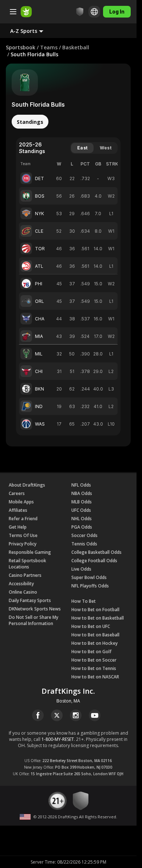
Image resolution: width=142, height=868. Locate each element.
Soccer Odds (84, 535)
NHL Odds (81, 518)
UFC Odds (81, 510)
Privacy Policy (22, 544)
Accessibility (21, 583)
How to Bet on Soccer (94, 660)
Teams (49, 47)
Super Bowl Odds (89, 577)
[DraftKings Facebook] (38, 715)
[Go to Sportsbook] (26, 12)
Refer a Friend (23, 518)
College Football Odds (94, 560)
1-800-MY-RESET (58, 739)
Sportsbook (20, 47)
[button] (32, 30)
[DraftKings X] (57, 715)
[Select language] (94, 12)
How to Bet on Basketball (97, 618)
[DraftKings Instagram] (76, 715)
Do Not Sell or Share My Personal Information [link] (33, 620)
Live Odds (81, 569)
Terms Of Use (23, 535)
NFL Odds (81, 485)
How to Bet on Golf (91, 651)
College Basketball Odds (96, 552)
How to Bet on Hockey (94, 643)
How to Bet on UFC (90, 626)
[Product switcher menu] (13, 12)
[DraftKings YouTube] (94, 715)
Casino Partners (25, 575)
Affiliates (18, 510)
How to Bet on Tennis (93, 668)
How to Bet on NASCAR (95, 677)
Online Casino (23, 592)
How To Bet (83, 601)
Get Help (18, 527)
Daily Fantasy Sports (30, 600)
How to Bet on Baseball (95, 635)
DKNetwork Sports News (35, 609)
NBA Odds (81, 493)
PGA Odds (81, 527)
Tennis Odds (84, 544)
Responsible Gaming (30, 552)
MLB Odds (81, 502)
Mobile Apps (21, 502)
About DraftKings (27, 485)
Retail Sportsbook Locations (27, 563)
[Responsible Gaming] (80, 12)
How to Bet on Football (95, 609)
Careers (17, 493)
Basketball (75, 47)
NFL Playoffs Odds (90, 586)
